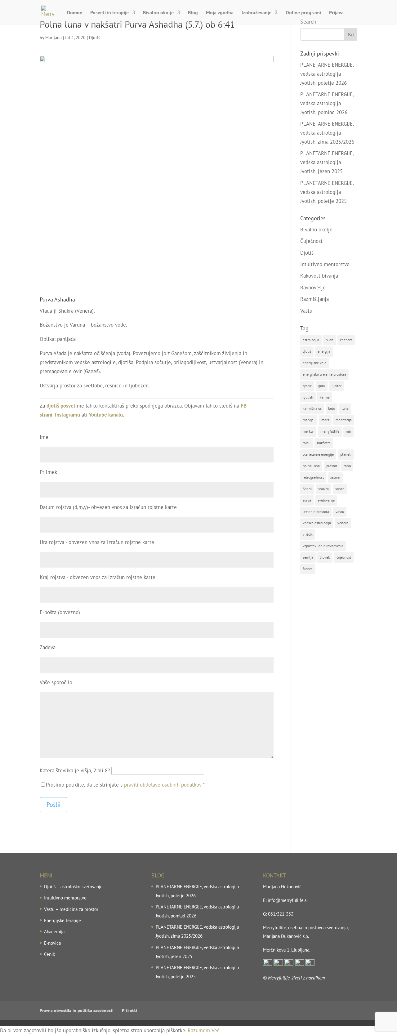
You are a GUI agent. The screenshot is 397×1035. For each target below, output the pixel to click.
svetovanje (326, 500)
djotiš (307, 351)
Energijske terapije (62, 920)
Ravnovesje (313, 287)
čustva (308, 568)
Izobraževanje (256, 13)
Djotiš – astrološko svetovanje (73, 887)
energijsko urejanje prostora (324, 374)
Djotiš (94, 37)
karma (325, 397)
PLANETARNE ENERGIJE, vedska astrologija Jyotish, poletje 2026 (327, 73)
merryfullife (329, 431)
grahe (307, 385)
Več (216, 1030)
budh (329, 339)
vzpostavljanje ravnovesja (323, 545)
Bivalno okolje (158, 13)
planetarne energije (318, 454)
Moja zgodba (220, 13)
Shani (307, 488)
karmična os (312, 408)
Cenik (49, 954)
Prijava (336, 13)
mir (348, 431)
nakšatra (324, 442)
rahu (347, 465)
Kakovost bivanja (319, 275)
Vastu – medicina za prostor (71, 909)
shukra (323, 488)
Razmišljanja (314, 299)
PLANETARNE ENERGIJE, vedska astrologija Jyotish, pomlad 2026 (327, 103)
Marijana (53, 37)
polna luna (311, 465)
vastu (340, 511)
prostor (331, 465)
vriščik (308, 534)
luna (345, 408)
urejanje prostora (316, 511)
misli (306, 442)
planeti (345, 454)
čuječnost (344, 557)
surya (307, 500)
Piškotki (129, 1010)
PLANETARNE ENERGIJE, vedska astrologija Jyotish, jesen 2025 (327, 162)
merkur (308, 431)
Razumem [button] (199, 1030)
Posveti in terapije (109, 13)
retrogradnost (313, 477)
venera (342, 522)
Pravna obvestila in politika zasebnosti (77, 1010)
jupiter (336, 385)
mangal (309, 419)
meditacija (344, 419)
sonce (339, 488)
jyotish (308, 397)
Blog (193, 13)
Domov (74, 13)
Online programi (303, 13)
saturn (335, 477)
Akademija (54, 932)
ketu (331, 408)
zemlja (308, 557)
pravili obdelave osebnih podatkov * (164, 784)
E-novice (52, 943)
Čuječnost (311, 241)
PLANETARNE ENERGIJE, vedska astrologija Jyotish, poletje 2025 (327, 192)
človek (325, 557)
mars (325, 419)
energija (324, 351)
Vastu (306, 310)
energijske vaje (314, 362)
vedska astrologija (317, 522)
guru (321, 385)
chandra (346, 339)
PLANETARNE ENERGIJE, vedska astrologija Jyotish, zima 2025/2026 (327, 132)
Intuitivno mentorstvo (325, 264)
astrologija (311, 339)
